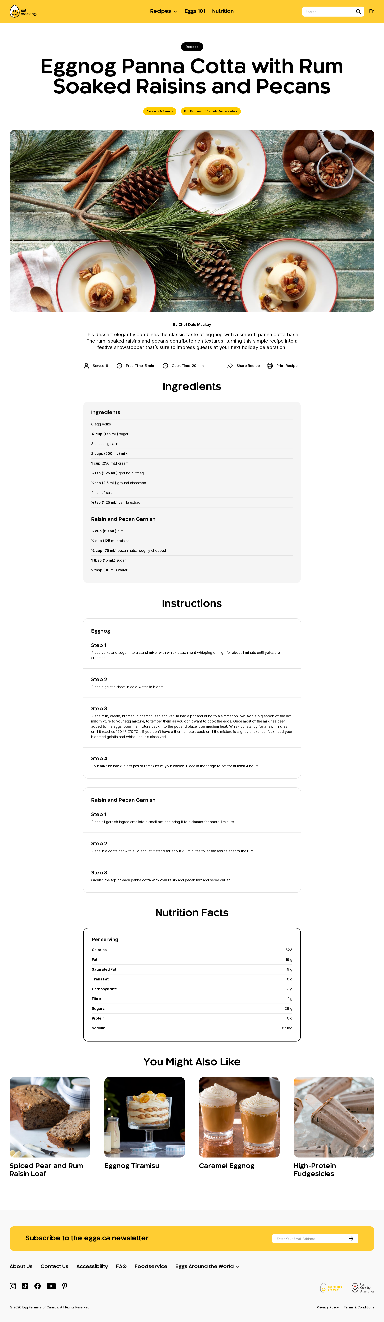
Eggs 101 (195, 11)
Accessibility (92, 1266)
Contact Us (54, 1266)
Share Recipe (248, 366)
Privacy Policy (328, 1307)
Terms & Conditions (359, 1307)
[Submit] (351, 1238)
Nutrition (223, 11)
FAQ (121, 1266)
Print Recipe (287, 366)
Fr (371, 11)
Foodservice (151, 1266)
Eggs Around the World (204, 1266)
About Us (21, 1266)
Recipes (160, 11)
